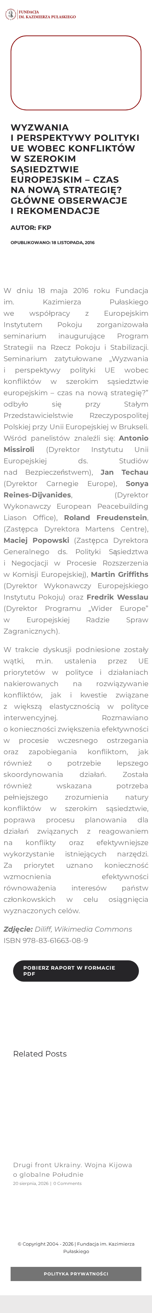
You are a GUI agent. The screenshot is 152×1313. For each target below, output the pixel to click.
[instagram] (87, 1226)
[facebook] (53, 1226)
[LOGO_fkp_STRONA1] (40, 10)
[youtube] (76, 1226)
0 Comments (67, 1183)
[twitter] (65, 1226)
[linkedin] (99, 1226)
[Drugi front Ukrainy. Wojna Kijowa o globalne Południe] (76, 1073)
